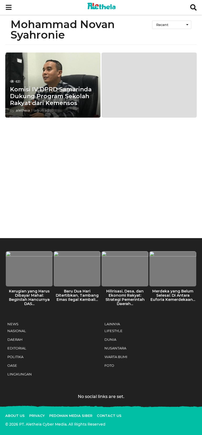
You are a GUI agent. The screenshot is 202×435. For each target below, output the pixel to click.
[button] (8, 7)
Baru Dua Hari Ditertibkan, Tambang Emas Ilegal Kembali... (77, 295)
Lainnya (112, 324)
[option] (29, 279)
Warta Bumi (115, 357)
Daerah (15, 339)
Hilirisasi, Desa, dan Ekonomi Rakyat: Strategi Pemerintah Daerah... (125, 297)
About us (15, 415)
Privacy (37, 415)
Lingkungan (19, 374)
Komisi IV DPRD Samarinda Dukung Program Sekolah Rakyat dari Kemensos (51, 96)
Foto (109, 365)
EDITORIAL (16, 348)
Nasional (16, 331)
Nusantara (115, 348)
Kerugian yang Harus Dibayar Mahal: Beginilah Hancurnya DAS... (29, 297)
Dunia (110, 339)
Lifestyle (113, 331)
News (12, 324)
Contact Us (109, 415)
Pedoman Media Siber (70, 415)
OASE (12, 365)
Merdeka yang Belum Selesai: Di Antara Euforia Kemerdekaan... (172, 295)
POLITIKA (15, 357)
